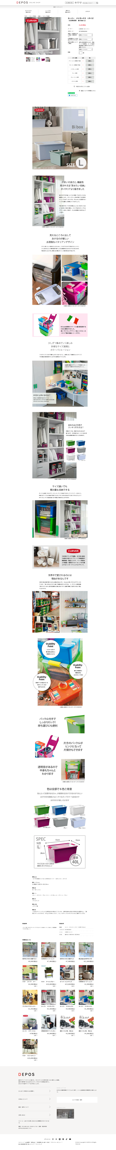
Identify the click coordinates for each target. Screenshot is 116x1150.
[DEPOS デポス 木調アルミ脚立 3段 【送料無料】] (29, 949)
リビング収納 (45, 16)
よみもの (87, 11)
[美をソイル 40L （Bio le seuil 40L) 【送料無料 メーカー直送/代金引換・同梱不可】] (67, 1021)
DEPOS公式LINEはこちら (25, 1128)
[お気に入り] (79, 2)
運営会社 (33, 1142)
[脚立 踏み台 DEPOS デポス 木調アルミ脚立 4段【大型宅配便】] (86, 949)
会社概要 (27, 1142)
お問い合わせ (22, 1115)
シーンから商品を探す (48, 11)
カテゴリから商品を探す (28, 11)
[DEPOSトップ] (29, 3)
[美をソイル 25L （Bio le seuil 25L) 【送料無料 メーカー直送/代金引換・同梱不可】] (86, 1021)
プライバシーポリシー (56, 1142)
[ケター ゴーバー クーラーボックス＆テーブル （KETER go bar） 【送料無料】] (29, 972)
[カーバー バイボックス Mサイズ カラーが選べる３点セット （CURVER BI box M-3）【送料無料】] (67, 997)
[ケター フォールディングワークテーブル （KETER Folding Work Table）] (29, 1046)
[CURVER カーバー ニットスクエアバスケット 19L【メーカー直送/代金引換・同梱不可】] (86, 972)
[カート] (81, 2)
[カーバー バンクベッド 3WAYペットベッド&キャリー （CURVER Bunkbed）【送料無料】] (67, 972)
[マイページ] (76, 2)
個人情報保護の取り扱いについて (26, 1144)
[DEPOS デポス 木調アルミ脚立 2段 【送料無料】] (67, 949)
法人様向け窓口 (69, 2)
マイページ (21, 1142)
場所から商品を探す (68, 11)
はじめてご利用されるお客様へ (26, 1091)
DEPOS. (89, 1142)
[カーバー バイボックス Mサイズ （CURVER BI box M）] (86, 997)
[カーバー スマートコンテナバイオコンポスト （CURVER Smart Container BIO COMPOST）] (29, 1021)
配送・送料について (24, 1107)
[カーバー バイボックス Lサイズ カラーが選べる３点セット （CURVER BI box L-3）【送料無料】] (48, 997)
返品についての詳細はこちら (88, 90)
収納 (39, 16)
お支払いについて (23, 1099)
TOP (25, 16)
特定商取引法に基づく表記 (43, 1142)
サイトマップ (39, 1144)
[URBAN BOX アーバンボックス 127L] (48, 1021)
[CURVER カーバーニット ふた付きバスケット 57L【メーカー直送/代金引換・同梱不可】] (48, 949)
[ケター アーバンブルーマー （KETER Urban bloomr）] (48, 972)
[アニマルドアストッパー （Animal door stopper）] (29, 997)
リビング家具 (32, 16)
